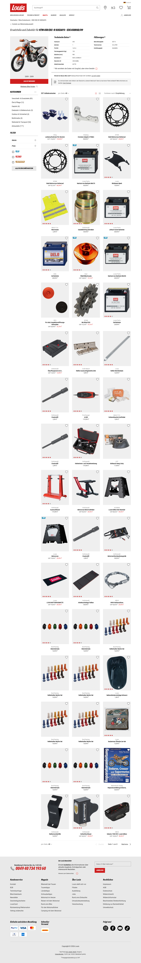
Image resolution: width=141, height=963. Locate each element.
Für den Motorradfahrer (49, 907)
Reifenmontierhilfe (55, 834)
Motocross (55, 556)
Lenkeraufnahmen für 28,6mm (55, 137)
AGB (104, 888)
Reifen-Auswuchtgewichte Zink (86, 371)
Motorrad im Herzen (48, 897)
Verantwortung (77, 904)
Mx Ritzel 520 (86, 322)
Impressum (107, 884)
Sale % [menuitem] (45, 15)
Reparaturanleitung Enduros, (117, 788)
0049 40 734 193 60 (30, 868)
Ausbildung (76, 891)
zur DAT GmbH (96, 76)
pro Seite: (61, 93)
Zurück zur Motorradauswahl (22, 24)
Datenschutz (107, 891)
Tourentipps (45, 888)
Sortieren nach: (109, 93)
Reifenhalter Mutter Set (117, 649)
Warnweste (55, 230)
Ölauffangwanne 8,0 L (55, 371)
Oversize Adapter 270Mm (86, 137)
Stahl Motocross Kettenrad (117, 137)
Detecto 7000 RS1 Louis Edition (117, 834)
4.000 (86, 417)
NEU (17, 151)
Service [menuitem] (71, 15)
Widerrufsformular (109, 897)
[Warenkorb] (129, 7)
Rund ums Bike (46, 904)
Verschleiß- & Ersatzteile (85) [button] (22, 98)
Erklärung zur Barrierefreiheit (113, 904)
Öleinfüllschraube (86, 276)
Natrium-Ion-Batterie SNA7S (86, 183)
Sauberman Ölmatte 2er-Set (117, 741)
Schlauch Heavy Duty (117, 463)
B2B (11, 888)
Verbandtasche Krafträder (116, 417)
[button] (127, 2)
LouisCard (14, 904)
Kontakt (13, 884)
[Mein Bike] (113, 7)
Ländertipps (45, 891)
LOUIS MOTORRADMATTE (55, 602)
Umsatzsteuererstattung (80, 901)
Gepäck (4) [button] (16, 106)
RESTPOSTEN (20, 162)
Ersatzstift (55, 417)
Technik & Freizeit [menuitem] (33, 15)
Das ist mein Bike (29, 81)
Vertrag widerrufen (17, 911)
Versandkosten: (59, 954)
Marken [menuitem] (53, 15)
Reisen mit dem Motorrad (50, 901)
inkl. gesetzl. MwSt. (71, 952)
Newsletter (14, 897)
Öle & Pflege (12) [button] (18, 102)
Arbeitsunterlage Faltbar (86, 602)
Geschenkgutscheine (17, 901)
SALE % (18, 156)
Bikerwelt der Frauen (48, 884)
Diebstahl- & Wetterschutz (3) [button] (22, 110)
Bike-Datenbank (16, 894)
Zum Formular (67, 83)
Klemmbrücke (55, 649)
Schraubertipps (46, 894)
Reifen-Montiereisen (117, 371)
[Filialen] (105, 7)
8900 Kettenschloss (117, 602)
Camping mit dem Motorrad (51, 911)
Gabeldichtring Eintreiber (86, 230)
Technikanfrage (15, 891)
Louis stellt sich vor (79, 884)
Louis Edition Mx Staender (117, 510)
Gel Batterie (55, 276)
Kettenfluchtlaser (85, 834)
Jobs (74, 894)
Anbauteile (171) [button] (18, 126)
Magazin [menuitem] (63, 15)
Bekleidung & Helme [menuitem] (17, 15)
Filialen (74, 888)
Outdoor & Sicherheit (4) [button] (20, 114)
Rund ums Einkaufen (79, 897)
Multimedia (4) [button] (17, 118)
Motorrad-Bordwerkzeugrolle (117, 556)
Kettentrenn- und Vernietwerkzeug (86, 463)
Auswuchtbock (55, 510)
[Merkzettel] (121, 7)
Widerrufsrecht (108, 894)
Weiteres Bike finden (27, 87)
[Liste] (100, 93)
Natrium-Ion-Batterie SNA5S (117, 276)
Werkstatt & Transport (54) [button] (21, 122)
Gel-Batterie (117, 322)
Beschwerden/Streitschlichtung (114, 901)
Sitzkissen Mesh (117, 183)
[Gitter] (96, 93)
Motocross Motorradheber (86, 510)
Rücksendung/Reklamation (20, 907)
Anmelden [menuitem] (127, 15)
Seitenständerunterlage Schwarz (117, 695)
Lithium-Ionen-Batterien (116, 230)
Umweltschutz (108, 907)
